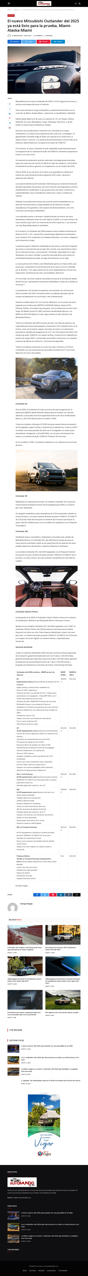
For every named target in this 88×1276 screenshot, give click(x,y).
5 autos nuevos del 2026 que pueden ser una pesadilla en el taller (47, 1046)
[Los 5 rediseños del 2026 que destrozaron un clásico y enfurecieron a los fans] (13, 1060)
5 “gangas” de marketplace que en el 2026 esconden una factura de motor (50, 1080)
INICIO (25, 1271)
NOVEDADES (51, 1271)
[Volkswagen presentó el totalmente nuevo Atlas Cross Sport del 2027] (25, 966)
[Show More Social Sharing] (67, 42)
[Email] (10, 128)
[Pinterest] (10, 118)
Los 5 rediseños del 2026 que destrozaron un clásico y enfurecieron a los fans (50, 1058)
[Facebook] (10, 104)
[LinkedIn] (10, 113)
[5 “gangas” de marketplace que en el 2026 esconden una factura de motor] (13, 1083)
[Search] (79, 3)
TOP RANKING (62, 1271)
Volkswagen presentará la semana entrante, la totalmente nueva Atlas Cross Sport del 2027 (62, 981)
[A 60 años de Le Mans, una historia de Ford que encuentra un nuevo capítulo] (25, 935)
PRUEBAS (41, 1271)
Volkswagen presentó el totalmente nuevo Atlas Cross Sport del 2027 (24, 980)
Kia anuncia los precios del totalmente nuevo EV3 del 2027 (60, 948)
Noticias (11, 15)
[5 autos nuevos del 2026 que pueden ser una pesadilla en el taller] (13, 1049)
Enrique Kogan (18, 35)
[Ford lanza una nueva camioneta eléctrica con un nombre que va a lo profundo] (25, 1000)
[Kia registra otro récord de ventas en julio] (62, 1000)
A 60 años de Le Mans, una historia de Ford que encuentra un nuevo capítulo (24, 948)
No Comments (39, 35)
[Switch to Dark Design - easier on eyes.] (75, 3)
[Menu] (9, 3)
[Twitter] (10, 109)
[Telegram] (10, 123)
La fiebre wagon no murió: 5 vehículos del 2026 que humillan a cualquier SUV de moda (49, 1070)
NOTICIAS (32, 1271)
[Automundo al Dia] (44, 3)
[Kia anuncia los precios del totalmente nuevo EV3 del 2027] (62, 935)
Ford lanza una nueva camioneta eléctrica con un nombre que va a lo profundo (24, 1013)
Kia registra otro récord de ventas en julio (62, 1012)
